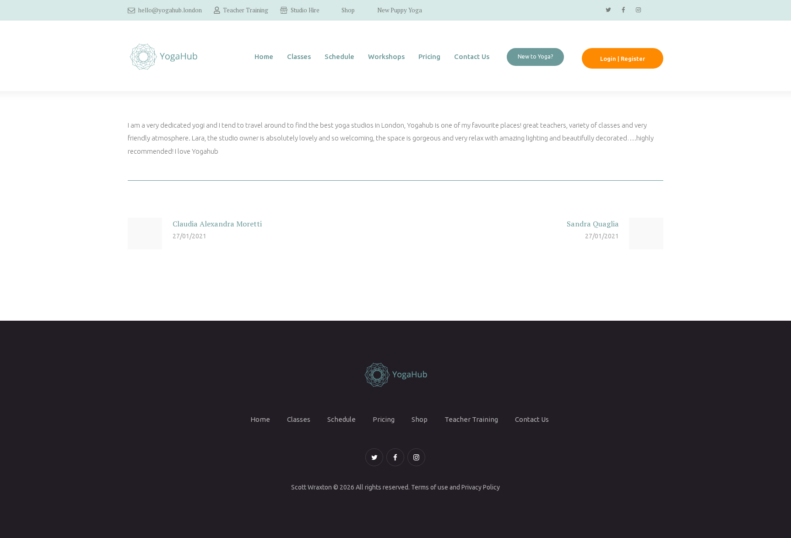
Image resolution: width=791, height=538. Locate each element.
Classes (298, 419)
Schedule (341, 419)
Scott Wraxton (311, 487)
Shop (420, 419)
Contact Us (532, 419)
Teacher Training (471, 419)
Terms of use (429, 487)
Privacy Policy (480, 487)
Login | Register (622, 58)
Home (260, 419)
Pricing (384, 419)
